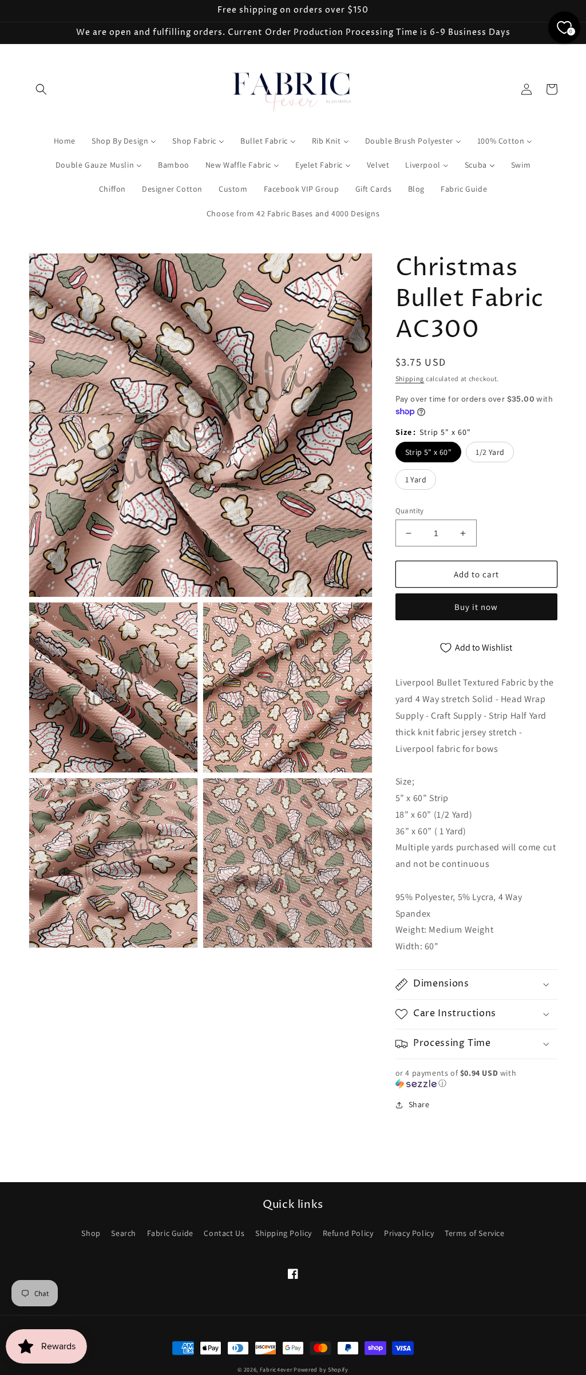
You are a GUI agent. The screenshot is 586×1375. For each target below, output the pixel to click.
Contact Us (224, 1233)
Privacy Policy (409, 1233)
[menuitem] (65, 141)
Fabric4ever (276, 1369)
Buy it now (476, 606)
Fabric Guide (170, 1233)
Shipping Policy (283, 1233)
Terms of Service (475, 1233)
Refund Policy (348, 1233)
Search (123, 1233)
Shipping (410, 378)
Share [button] (419, 1104)
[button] (41, 89)
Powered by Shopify (321, 1369)
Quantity (409, 511)
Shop (90, 1233)
